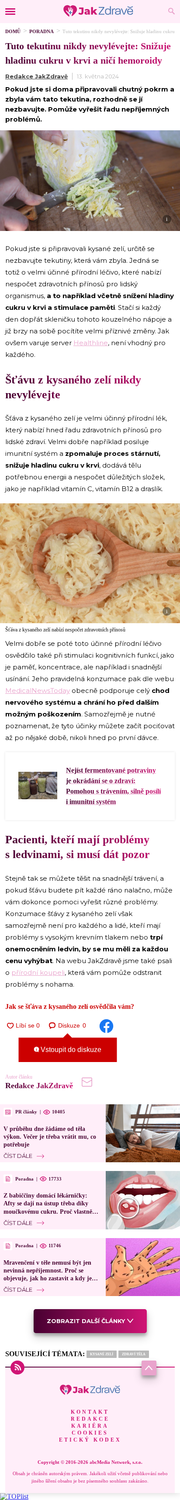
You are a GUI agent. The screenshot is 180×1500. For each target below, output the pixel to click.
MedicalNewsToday (37, 690)
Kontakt (90, 1412)
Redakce (90, 1419)
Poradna (41, 31)
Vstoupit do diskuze (70, 1049)
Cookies (90, 1433)
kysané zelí (101, 1354)
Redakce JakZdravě (36, 76)
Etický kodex (90, 1440)
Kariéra (90, 1426)
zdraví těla (133, 1354)
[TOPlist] (14, 1496)
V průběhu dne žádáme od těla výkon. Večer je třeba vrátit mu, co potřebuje (49, 1137)
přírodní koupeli (38, 972)
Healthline (90, 343)
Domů (13, 31)
